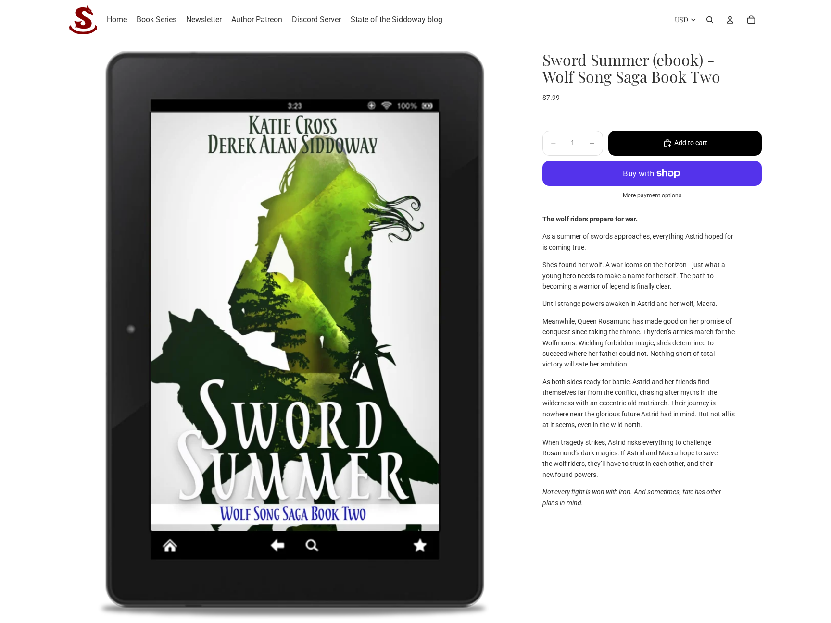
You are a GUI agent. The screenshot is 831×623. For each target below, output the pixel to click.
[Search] (709, 19)
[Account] (730, 19)
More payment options (652, 196)
